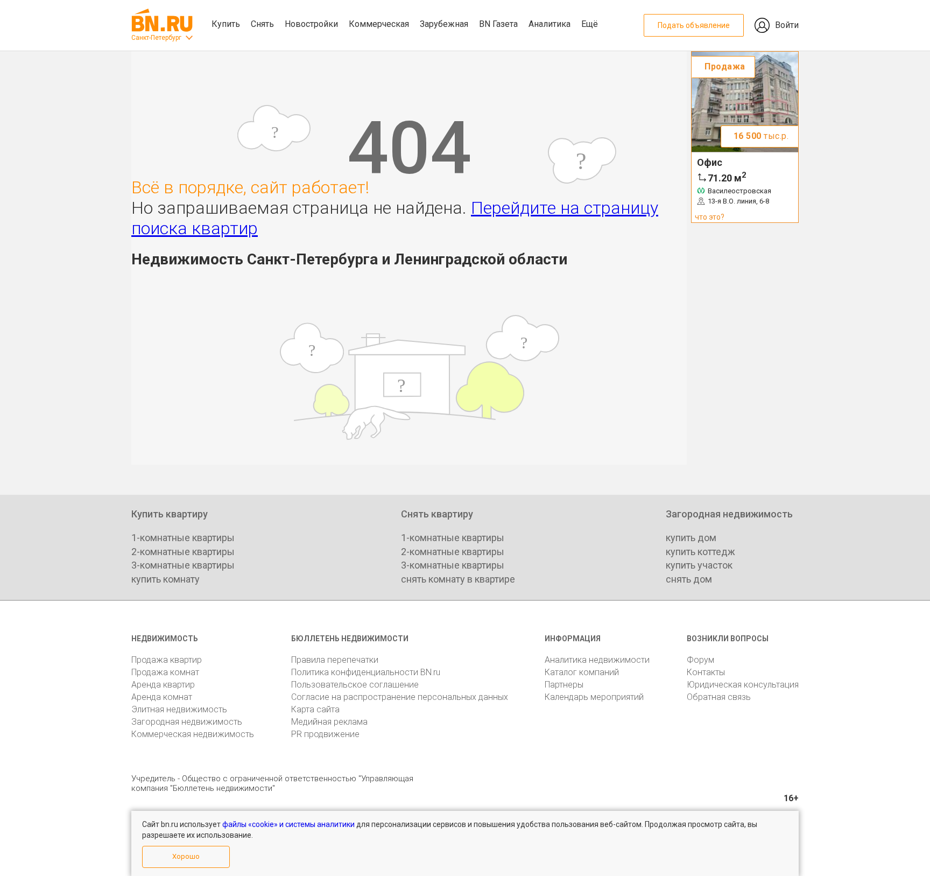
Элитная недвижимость (179, 709)
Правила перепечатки (334, 660)
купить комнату (165, 579)
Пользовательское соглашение (355, 684)
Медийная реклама (329, 722)
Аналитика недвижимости (597, 660)
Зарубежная (444, 24)
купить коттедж (700, 551)
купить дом (691, 537)
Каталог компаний (582, 672)
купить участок (699, 565)
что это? (709, 217)
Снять (262, 24)
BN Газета (498, 24)
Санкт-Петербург (156, 37)
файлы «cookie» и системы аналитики (288, 824)
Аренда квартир (163, 684)
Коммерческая (379, 24)
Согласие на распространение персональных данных (399, 697)
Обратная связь (719, 697)
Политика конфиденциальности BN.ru (365, 672)
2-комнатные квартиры (183, 551)
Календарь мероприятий (594, 697)
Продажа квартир (166, 660)
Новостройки (311, 24)
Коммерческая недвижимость (192, 734)
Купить (226, 24)
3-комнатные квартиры (183, 565)
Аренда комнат (161, 697)
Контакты (706, 672)
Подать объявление (694, 25)
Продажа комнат (165, 672)
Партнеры (564, 684)
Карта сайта (315, 709)
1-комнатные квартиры (183, 537)
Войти (787, 25)
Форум (700, 660)
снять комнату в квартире (458, 579)
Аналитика (549, 24)
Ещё (589, 24)
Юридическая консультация (743, 684)
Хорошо (186, 856)
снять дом (689, 579)
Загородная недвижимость (186, 722)
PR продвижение (325, 734)
